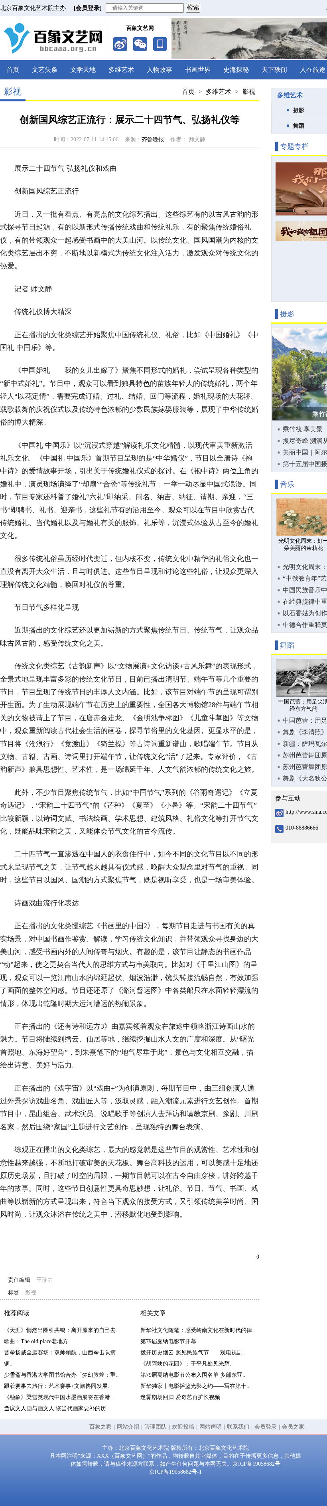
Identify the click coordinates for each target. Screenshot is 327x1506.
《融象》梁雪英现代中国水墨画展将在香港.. (58, 1397)
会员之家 (293, 1427)
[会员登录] (88, 8)
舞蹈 (298, 126)
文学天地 (83, 69)
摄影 (298, 110)
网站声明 (210, 1427)
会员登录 (265, 1427)
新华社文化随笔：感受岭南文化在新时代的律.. (197, 1330)
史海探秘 (236, 69)
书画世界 (198, 69)
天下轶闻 (274, 69)
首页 (12, 69)
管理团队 (155, 1427)
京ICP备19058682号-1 (175, 1472)
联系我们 (238, 1427)
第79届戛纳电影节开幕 (168, 1341)
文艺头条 (44, 69)
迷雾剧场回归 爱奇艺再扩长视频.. (181, 1397)
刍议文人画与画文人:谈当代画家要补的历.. (56, 1408)
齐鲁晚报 (153, 139)
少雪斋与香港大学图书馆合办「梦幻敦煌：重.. (61, 1375)
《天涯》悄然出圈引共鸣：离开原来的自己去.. (61, 1330)
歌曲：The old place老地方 (36, 1341)
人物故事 (159, 69)
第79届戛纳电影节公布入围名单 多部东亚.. (193, 1375)
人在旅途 (312, 69)
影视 (248, 91)
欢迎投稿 (183, 1427)
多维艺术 (121, 69)
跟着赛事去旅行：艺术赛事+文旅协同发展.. (57, 1386)
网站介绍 (128, 1427)
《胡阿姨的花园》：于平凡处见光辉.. (186, 1364)
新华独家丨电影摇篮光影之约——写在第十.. (195, 1386)
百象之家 (100, 1427)
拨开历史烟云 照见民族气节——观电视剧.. (193, 1353)
